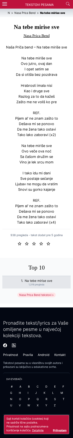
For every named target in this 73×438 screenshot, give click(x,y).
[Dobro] (42, 243)
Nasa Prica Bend (37, 35)
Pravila (28, 355)
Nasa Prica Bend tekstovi (35, 294)
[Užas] (21, 243)
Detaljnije (38, 430)
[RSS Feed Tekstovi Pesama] (14, 345)
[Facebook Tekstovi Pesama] (5, 345)
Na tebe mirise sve (38, 281)
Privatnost (10, 355)
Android (43, 355)
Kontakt (60, 355)
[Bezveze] (28, 243)
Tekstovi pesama (14, 363)
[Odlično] (49, 243)
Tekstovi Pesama (39, 5)
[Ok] (35, 243)
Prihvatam (60, 430)
